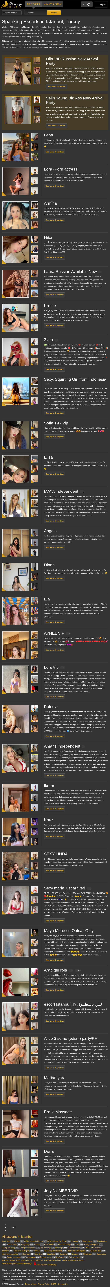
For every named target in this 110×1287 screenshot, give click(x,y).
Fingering (27, 1244)
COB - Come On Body (58, 1241)
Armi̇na (50, 203)
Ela (47, 599)
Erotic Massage (58, 1112)
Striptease (89, 1254)
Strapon (77, 1254)
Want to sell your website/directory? (17, 1264)
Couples (76, 1241)
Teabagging (32, 1257)
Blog (18, 1260)
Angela (50, 531)
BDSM (18, 1241)
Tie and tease (47, 1257)
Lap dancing (47, 1248)
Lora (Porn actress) (61, 169)
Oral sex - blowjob (23, 1251)
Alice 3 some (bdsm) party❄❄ (71, 1038)
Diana (49, 565)
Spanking (53, 1254)
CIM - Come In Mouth (35, 1241)
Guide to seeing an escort (73, 1260)
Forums (5, 1260)
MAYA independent (64, 491)
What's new (52, 4)
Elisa (48, 457)
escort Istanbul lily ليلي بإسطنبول (73, 1004)
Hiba (48, 237)
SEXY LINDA (56, 854)
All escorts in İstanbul (17, 1236)
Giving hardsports (93, 1244)
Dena (49, 1151)
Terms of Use (30, 1284)
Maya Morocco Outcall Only (69, 930)
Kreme (50, 305)
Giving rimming (10, 1248)
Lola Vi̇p (54, 667)
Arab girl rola (62, 970)
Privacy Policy (44, 1284)
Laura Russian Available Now (70, 271)
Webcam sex (76, 1257)
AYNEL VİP (57, 633)
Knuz (48, 820)
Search (53, 13)
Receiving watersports (78, 1251)
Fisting (38, 1244)
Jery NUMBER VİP (61, 1190)
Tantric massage (15, 1257)
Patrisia (51, 706)
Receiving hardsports (55, 1251)
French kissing (66, 1244)
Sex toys (40, 1254)
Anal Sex (7, 1241)
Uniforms (62, 1257)
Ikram (49, 785)
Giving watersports (29, 1248)
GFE (79, 1244)
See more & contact (56, 86)
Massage (61, 1248)
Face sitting (13, 1244)
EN (84, 4)
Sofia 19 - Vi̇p (56, 423)
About (12, 1260)
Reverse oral (97, 1251)
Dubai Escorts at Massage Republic (11, 4)
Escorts (33, 4)
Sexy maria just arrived (67, 888)
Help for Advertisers (52, 1260)
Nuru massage (76, 1248)
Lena (48, 135)
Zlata (51, 340)
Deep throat (89, 1241)
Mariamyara (54, 1078)
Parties (38, 1251)
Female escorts (10, 13)
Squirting (65, 1254)
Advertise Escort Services (32, 1260)
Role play (28, 1254)
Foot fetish (50, 1244)
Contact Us (62, 1284)
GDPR (53, 1284)
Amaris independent (62, 746)
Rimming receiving (11, 1254)
